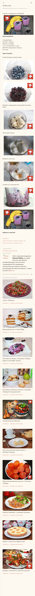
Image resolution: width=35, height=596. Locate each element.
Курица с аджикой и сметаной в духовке (16, 570)
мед (24, 240)
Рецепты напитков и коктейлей (11, 243)
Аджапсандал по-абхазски (11, 421)
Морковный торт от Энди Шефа (13, 329)
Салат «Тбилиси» (9, 300)
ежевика (20, 240)
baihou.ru (11, 270)
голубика (15, 240)
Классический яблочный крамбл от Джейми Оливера (14, 451)
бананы (11, 240)
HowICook (7, 6)
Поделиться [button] (6, 238)
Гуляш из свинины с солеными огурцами (16, 512)
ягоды (20, 243)
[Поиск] (31, 2)
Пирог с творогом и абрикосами (14, 541)
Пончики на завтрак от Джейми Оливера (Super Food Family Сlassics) (16, 359)
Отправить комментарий (10, 250)
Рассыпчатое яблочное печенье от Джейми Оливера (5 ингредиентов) (17, 391)
